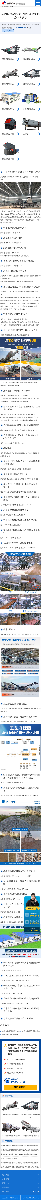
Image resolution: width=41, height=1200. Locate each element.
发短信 (12, 1197)
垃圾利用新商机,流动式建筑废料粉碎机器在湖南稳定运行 (19, 1146)
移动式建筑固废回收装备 (11, 1114)
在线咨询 (9, 31)
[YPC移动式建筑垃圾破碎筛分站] (30, 1106)
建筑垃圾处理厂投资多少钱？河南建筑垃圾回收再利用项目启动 (20, 1167)
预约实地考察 (34, 922)
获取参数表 (34, 915)
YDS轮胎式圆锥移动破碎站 (30, 1136)
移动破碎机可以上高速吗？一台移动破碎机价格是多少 (19, 1034)
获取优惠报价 (20, 1087)
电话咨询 (32, 1197)
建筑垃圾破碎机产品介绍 (9, 1158)
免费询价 (31, 908)
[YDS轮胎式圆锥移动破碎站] (30, 1127)
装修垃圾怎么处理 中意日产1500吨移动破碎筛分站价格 (19, 1154)
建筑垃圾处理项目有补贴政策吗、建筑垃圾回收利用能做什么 (20, 1163)
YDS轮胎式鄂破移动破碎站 (11, 1136)
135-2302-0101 (20, 28)
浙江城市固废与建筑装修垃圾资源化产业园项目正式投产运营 (20, 1150)
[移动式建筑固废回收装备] (10, 1106)
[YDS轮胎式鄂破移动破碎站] (10, 1127)
